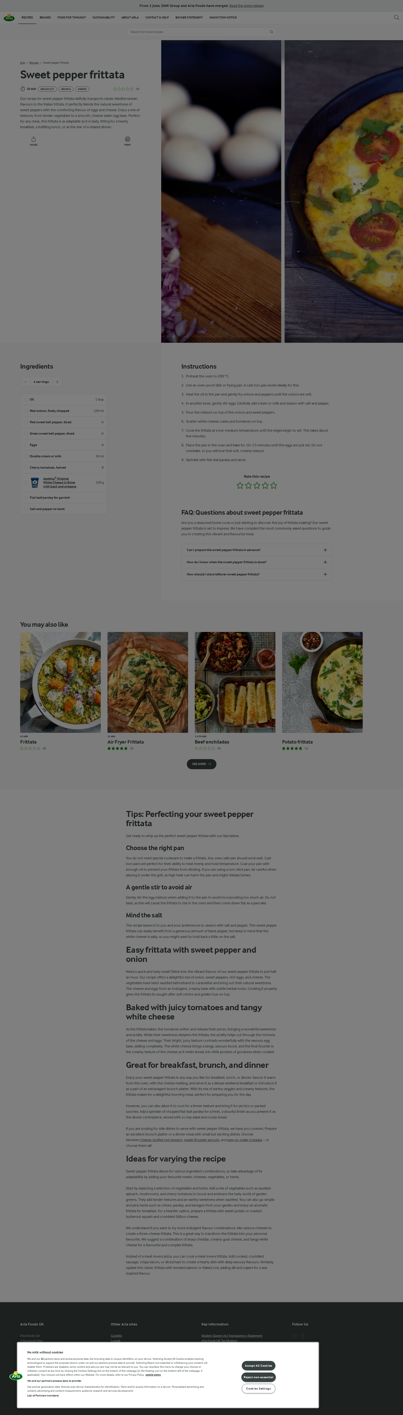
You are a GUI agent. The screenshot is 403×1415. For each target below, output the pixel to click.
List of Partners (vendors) (43, 1395)
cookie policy (153, 1374)
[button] (16, 1377)
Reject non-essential (258, 1377)
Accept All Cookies (258, 1366)
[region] (168, 1375)
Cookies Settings (258, 1388)
